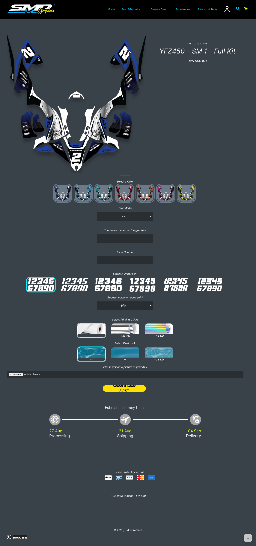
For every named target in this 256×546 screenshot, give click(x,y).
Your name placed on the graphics (125, 230)
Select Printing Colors (125, 319)
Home (111, 9)
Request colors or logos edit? (125, 297)
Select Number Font (125, 273)
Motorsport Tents (206, 9)
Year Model (125, 208)
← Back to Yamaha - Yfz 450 (128, 495)
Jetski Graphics (131, 9)
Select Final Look (125, 343)
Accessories (182, 9)
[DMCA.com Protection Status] (17, 538)
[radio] (62, 193)
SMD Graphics (133, 530)
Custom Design (159, 9)
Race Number (125, 252)
